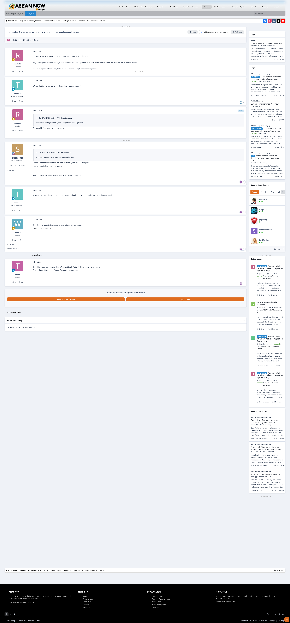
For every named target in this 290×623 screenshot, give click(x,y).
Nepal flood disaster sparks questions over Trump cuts (266, 129)
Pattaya (35, 40)
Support (86, 605)
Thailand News (157, 596)
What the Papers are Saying (260, 74)
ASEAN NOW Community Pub (261, 417)
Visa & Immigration (159, 605)
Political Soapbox (257, 101)
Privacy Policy (10, 621)
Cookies (31, 621)
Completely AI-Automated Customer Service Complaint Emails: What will (266, 448)
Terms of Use (88, 599)
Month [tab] (263, 192)
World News (156, 602)
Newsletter (87, 602)
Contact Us (21, 621)
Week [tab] (255, 192)
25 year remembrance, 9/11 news (265, 104)
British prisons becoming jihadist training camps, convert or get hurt (267, 158)
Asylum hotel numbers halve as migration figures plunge (266, 77)
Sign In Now (185, 299)
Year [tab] (272, 192)
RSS (39, 621)
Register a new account (66, 299)
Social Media (156, 607)
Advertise (86, 607)
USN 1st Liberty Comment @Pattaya (266, 43)
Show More (278, 249)
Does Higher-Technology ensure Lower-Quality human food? (264, 421)
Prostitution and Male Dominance (267, 303)
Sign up (12, 602)
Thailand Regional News (161, 599)
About (85, 596)
